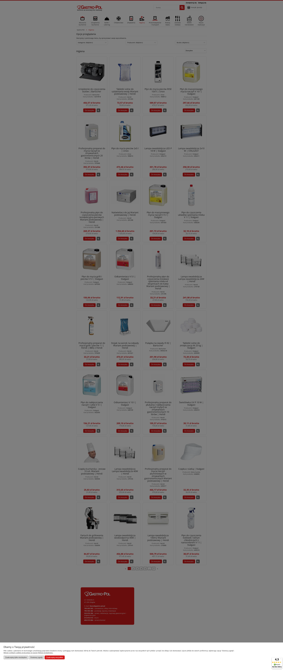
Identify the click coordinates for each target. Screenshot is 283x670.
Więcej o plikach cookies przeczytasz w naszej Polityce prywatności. (28, 653)
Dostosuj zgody (36, 657)
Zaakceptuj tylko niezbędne (16, 657)
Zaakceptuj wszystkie (54, 657)
